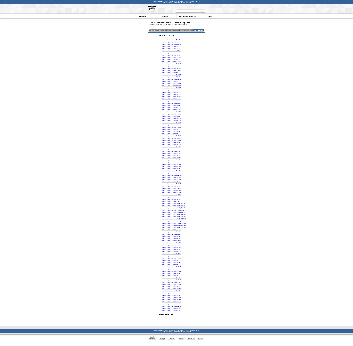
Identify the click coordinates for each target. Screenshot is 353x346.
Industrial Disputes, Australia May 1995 (171, 264)
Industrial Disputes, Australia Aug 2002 (171, 74)
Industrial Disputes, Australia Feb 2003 (171, 61)
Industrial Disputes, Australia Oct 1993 (171, 306)
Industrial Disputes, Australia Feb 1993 (171, 310)
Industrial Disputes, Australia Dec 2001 (171, 92)
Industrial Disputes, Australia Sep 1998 (171, 177)
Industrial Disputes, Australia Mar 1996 (171, 243)
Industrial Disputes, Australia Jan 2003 (171, 64)
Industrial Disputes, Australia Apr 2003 (171, 57)
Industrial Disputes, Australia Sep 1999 (171, 151)
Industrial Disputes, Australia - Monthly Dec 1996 (174, 223)
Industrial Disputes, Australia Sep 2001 (171, 98)
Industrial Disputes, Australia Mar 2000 (171, 138)
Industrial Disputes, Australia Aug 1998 (171, 179)
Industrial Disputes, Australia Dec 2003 (171, 40)
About (210, 16)
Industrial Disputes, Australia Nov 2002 (171, 68)
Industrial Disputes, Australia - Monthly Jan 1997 (174, 221)
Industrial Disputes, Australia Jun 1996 (171, 236)
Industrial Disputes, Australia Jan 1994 (171, 299)
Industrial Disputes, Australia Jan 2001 (171, 116)
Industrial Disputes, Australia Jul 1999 (171, 155)
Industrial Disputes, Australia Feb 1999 (171, 166)
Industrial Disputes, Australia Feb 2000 (171, 140)
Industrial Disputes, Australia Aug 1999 (171, 153)
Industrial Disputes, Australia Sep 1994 (171, 282)
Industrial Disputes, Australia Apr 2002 (171, 83)
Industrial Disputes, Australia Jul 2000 (171, 129)
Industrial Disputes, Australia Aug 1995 (171, 258)
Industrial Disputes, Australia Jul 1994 (171, 286)
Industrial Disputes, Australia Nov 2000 (171, 120)
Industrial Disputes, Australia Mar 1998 (171, 190)
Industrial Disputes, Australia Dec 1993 (171, 301)
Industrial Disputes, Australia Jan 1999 (171, 168)
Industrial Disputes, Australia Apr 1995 (171, 267)
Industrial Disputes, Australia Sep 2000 (171, 125)
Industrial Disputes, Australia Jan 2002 (171, 90)
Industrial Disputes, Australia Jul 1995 (171, 260)
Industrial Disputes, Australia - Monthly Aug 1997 (174, 205)
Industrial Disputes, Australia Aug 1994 (171, 284)
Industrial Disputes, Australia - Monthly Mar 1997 (174, 216)
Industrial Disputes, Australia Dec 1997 (171, 197)
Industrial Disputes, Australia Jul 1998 (171, 181)
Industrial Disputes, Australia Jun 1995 (171, 262)
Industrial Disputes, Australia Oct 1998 (171, 175)
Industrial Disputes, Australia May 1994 (171, 291)
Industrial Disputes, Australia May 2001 (171, 107)
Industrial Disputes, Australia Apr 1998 (171, 188)
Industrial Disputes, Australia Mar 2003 (171, 59)
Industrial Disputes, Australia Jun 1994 (171, 288)
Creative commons (152, 337)
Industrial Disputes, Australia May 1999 (171, 160)
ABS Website (188, 2)
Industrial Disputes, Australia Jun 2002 (171, 79)
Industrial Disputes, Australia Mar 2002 (171, 85)
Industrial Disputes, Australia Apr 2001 (171, 109)
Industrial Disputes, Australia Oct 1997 (171, 201)
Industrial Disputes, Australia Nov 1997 (171, 199)
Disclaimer (171, 338)
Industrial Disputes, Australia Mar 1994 (171, 295)
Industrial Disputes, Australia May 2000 (171, 133)
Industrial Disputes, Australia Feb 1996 (171, 245)
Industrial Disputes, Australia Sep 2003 (171, 46)
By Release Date (153, 20)
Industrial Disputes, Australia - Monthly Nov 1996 (174, 225)
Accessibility (191, 338)
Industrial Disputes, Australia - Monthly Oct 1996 (174, 227)
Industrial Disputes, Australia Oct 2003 (171, 44)
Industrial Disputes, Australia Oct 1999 (171, 149)
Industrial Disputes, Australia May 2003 (171, 55)
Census (165, 16)
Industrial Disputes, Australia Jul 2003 (171, 50)
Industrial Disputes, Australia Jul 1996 (171, 234)
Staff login (200, 338)
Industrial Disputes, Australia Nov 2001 (171, 94)
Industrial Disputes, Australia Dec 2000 (171, 118)
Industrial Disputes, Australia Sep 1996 (171, 229)
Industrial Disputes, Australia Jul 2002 (171, 77)
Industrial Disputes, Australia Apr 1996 (171, 240)
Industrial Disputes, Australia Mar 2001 (171, 112)
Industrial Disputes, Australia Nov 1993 (171, 304)
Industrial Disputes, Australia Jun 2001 (171, 105)
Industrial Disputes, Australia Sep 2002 (171, 72)
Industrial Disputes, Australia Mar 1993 (171, 308)
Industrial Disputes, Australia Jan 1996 (171, 247)
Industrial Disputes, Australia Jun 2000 (171, 131)
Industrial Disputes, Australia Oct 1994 (171, 280)
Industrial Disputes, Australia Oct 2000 (171, 122)
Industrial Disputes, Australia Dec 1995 (171, 249)
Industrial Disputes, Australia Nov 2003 (171, 42)
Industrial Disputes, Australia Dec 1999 (171, 144)
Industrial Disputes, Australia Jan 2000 (171, 142)
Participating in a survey (187, 16)
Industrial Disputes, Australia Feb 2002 (171, 88)
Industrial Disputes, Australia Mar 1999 (171, 164)
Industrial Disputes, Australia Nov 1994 (171, 277)
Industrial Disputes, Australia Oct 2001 (171, 96)
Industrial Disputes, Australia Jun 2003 (171, 53)
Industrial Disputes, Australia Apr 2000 (171, 136)
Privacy (181, 338)
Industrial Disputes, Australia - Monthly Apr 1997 (174, 214)
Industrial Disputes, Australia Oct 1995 (171, 253)
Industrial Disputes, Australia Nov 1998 (171, 173)
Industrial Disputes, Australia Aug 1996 (171, 232)
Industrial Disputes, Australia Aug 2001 (171, 101)
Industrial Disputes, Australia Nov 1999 (171, 146)
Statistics (142, 16)
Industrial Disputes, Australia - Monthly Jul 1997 (173, 208)
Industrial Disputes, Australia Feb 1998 (171, 192)
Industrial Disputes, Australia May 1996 (171, 238)
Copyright (162, 338)
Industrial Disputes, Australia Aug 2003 (171, 48)
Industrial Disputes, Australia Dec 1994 (171, 275)
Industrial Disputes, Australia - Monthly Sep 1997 (174, 203)
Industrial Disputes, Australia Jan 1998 (171, 194)
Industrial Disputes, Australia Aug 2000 (171, 127)
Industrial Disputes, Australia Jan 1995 (171, 273)
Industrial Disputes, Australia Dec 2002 (171, 66)
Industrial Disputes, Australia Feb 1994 (171, 297)
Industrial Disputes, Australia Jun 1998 (171, 184)
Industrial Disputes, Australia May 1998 (171, 186)
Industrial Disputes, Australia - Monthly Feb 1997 (174, 219)
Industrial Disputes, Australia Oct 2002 (171, 70)
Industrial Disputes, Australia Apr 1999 (171, 162)
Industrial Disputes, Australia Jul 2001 (171, 103)
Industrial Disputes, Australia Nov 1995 (171, 251)
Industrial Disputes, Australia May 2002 (171, 81)
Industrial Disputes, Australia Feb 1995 (171, 271)
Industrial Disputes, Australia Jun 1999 (171, 157)
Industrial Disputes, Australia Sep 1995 (171, 256)
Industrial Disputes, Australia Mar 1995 (171, 269)
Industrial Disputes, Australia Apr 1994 (171, 293)
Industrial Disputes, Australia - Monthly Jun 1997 (174, 210)
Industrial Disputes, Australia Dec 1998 (171, 171)
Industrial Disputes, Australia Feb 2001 (171, 114)
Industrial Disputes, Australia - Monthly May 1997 (174, 212)
